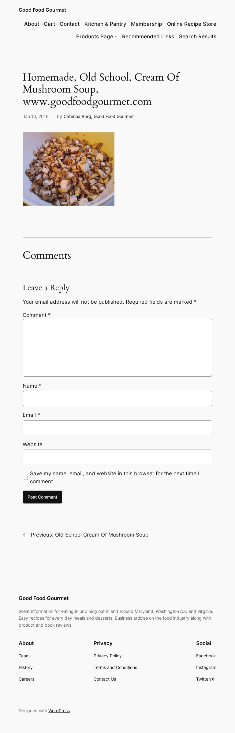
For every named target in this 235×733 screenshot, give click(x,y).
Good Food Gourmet (42, 10)
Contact (70, 24)
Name (32, 386)
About (31, 24)
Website (33, 444)
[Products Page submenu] (116, 36)
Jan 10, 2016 (36, 116)
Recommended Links (148, 36)
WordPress (59, 710)
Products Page (94, 36)
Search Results (197, 36)
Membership (146, 24)
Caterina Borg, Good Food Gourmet (99, 116)
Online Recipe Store (191, 24)
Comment (37, 315)
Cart (49, 24)
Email (31, 415)
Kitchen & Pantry (105, 24)
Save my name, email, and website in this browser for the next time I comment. (114, 477)
